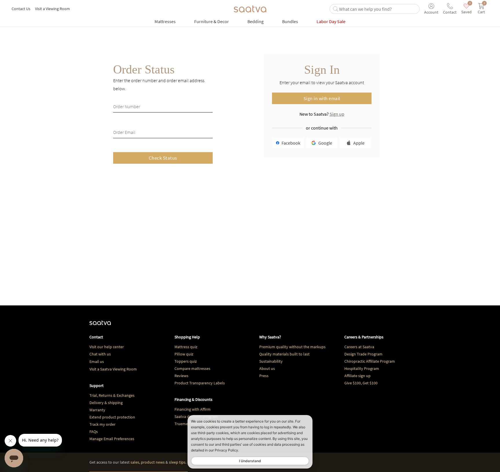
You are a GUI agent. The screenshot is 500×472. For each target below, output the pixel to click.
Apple (359, 143)
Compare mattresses (192, 368)
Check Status (163, 158)
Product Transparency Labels (199, 383)
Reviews (181, 375)
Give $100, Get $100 (361, 383)
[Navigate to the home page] (250, 8)
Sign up (337, 114)
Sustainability (271, 361)
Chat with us (100, 354)
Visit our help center (106, 346)
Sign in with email (322, 98)
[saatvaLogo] (100, 325)
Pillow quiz (183, 354)
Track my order (102, 424)
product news (153, 462)
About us (267, 368)
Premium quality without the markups (292, 346)
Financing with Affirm (192, 409)
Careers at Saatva (359, 346)
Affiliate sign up (357, 375)
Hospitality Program (361, 368)
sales (134, 462)
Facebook (291, 143)
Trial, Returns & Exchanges (112, 395)
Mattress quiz (185, 346)
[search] (378, 9)
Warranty (97, 409)
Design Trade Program (363, 354)
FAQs (93, 431)
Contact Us (21, 8)
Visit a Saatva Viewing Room (113, 369)
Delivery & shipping (106, 402)
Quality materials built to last (284, 354)
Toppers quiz (185, 361)
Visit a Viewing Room (52, 8)
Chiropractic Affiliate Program (369, 361)
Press (264, 375)
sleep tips (177, 462)
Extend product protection (112, 417)
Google (325, 143)
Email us (96, 361)
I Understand (250, 461)
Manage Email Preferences (111, 438)
